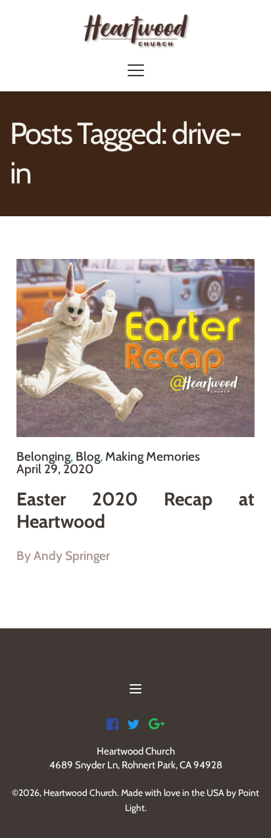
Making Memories (152, 456)
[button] (136, 70)
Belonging (43, 456)
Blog (88, 456)
